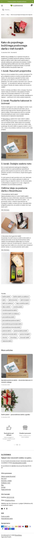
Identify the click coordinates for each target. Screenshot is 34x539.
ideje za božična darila (22, 303)
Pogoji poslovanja (6, 489)
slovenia (4, 337)
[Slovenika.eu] (16, 5)
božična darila (6, 296)
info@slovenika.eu (10, 500)
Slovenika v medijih (6, 481)
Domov (3, 14)
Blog (8, 14)
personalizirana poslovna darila (11, 320)
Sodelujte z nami (5, 483)
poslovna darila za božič (20, 331)
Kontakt (3, 487)
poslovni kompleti (25, 334)
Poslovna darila (5, 516)
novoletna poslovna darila (9, 310)
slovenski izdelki (24, 337)
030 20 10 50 (10, 497)
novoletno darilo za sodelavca (10, 314)
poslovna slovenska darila (9, 334)
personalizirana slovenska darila (11, 327)
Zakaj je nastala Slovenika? (8, 476)
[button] (19, 444)
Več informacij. (5, 210)
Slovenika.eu (18, 535)
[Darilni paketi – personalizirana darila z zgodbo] (17, 400)
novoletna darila (17, 307)
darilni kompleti (24, 300)
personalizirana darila (8, 317)
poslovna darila (6, 331)
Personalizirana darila (7, 518)
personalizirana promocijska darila (12, 324)
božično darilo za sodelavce (21, 296)
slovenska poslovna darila (19, 463)
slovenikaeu (13, 337)
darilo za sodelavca (7, 303)
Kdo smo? (4, 478)
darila (3, 300)
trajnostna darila (7, 341)
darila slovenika (13, 300)
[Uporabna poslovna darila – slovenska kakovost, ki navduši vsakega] (17, 366)
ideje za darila (6, 307)
